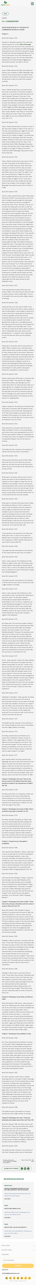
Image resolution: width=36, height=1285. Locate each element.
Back (5, 14)
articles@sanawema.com (11, 1273)
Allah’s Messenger (25, 44)
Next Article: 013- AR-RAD (28, 1161)
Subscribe (18, 1266)
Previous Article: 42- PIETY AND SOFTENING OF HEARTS (10, 1161)
